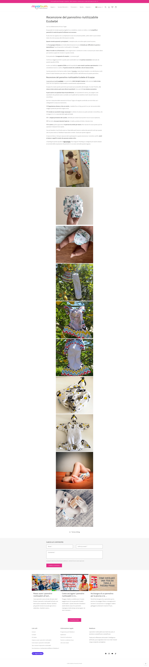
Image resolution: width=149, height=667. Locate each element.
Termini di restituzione (66, 637)
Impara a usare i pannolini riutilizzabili (41, 640)
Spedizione (63, 634)
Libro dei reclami (64, 642)
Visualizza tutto (74, 620)
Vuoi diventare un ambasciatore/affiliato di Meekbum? (45, 648)
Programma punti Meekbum (67, 632)
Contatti (34, 634)
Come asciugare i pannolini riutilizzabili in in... (73, 594)
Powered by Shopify (78, 663)
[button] (99, 7)
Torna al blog (75, 532)
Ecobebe (74, 71)
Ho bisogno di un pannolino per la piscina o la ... (102, 594)
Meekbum (72, 663)
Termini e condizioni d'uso (67, 640)
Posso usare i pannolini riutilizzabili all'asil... (42, 594)
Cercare (34, 632)
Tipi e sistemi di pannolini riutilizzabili (41, 645)
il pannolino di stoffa (52, 81)
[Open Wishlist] (112, 7)
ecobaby (60, 81)
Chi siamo (34, 637)
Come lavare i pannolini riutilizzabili (41, 642)
